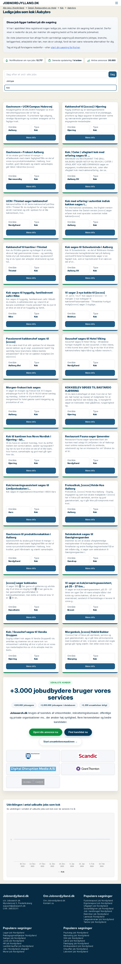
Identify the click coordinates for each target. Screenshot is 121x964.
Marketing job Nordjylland (76, 935)
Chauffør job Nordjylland (75, 949)
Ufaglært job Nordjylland (96, 906)
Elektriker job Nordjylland (96, 914)
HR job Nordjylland (12, 943)
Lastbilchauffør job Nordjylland (18, 946)
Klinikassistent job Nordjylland (78, 946)
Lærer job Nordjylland (74, 940)
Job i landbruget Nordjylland (98, 911)
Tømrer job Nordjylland (95, 922)
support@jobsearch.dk (14, 906)
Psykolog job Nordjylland (75, 932)
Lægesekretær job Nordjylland (99, 919)
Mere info (31, 137)
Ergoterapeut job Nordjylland (98, 903)
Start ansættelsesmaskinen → (60, 741)
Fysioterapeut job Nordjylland (98, 900)
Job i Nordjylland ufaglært (16, 949)
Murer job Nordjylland (13, 951)
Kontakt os (48, 903)
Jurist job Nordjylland (13, 940)
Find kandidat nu (78, 732)
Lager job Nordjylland (13, 932)
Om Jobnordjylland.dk (54, 900)
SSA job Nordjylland (73, 938)
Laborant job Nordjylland (75, 951)
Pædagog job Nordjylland (76, 943)
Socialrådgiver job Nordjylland (99, 908)
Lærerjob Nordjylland (94, 916)
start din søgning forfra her (65, 47)
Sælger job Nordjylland (14, 938)
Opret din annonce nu (45, 732)
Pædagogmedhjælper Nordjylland (20, 935)
